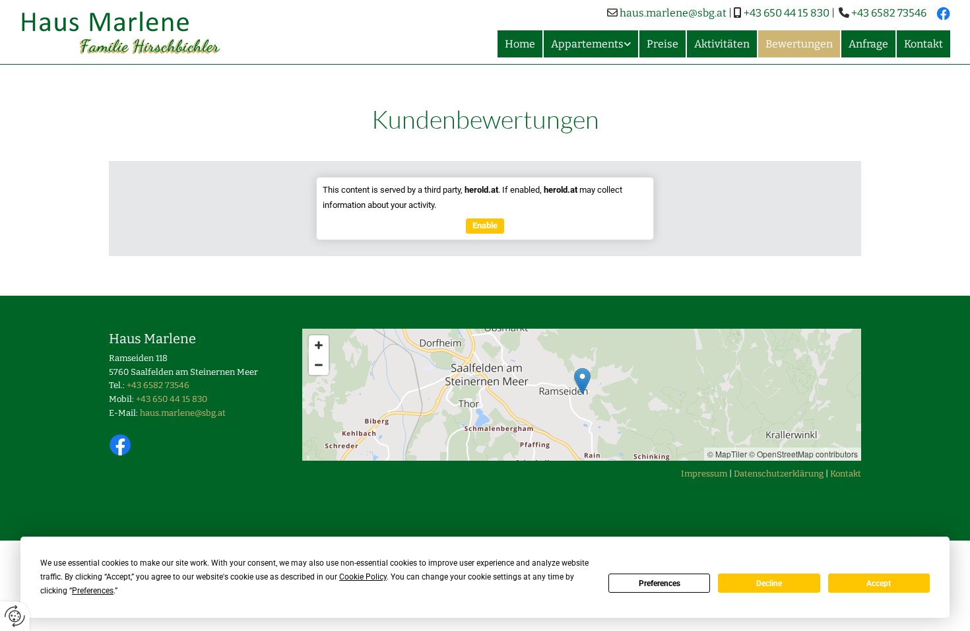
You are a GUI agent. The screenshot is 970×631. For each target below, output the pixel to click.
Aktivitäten (722, 44)
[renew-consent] (15, 616)
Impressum (704, 474)
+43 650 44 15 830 (786, 13)
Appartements (587, 44)
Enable (485, 225)
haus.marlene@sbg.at (673, 13)
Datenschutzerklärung (779, 474)
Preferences (659, 583)
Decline (769, 583)
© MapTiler (727, 453)
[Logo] (129, 32)
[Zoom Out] (319, 365)
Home (520, 44)
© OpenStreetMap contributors (803, 453)
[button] (582, 381)
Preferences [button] (92, 590)
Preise (662, 44)
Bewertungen (799, 44)
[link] (590, 43)
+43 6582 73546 (888, 13)
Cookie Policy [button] (363, 576)
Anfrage (868, 44)
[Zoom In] (319, 345)
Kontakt (923, 44)
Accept (878, 583)
